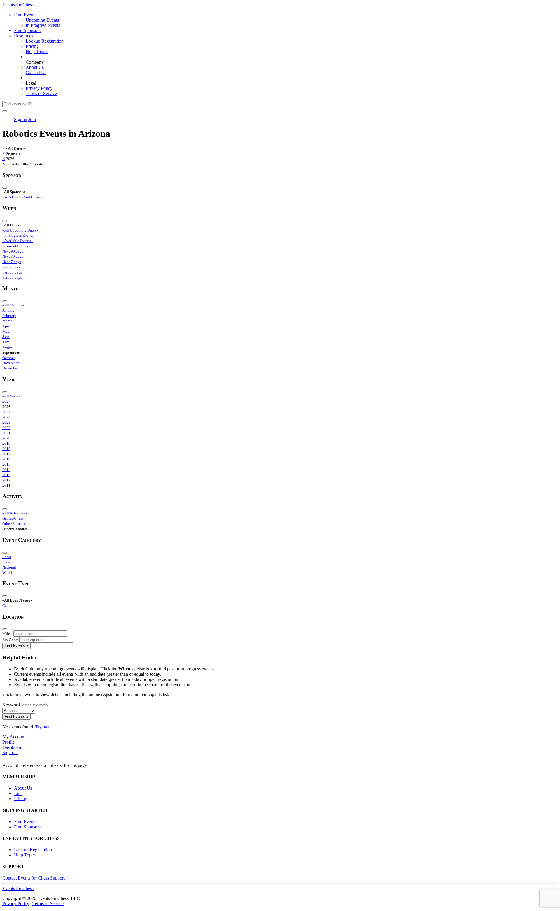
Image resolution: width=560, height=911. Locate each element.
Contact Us (36, 72)
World (7, 572)
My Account (13, 736)
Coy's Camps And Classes (22, 197)
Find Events (25, 14)
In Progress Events (43, 25)
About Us (35, 67)
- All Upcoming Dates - (20, 230)
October (8, 357)
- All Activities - (14, 513)
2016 (6, 459)
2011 (6, 485)
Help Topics (37, 51)
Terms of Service (41, 93)
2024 (6, 417)
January (8, 310)
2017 (6, 454)
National (9, 567)
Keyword (11, 704)
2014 (6, 469)
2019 (6, 443)
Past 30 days (12, 272)
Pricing (32, 46)
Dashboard (12, 747)
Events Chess (18, 888)
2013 (6, 475)
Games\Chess (12, 518)
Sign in (20, 119)
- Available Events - (17, 241)
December (10, 368)
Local (6, 557)
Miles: (7, 633)
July (5, 342)
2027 (6, 401)
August (8, 347)
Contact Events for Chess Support (33, 877)
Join (32, 119)
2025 (6, 412)
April (6, 326)
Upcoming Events (42, 19)
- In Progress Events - (18, 235)
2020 (6, 438)
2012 (6, 480)
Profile (8, 742)
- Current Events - (16, 246)
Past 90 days (12, 277)
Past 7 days (11, 267)
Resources (23, 35)
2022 (6, 427)
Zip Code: (10, 639)
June (6, 336)
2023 (6, 422)
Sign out (10, 752)
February (9, 315)
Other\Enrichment (16, 523)
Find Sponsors (27, 30)
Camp (7, 605)
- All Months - (13, 305)
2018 (6, 448)
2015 (6, 464)
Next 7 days (11, 262)
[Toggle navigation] (37, 6)
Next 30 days (12, 256)
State (6, 562)
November (10, 363)
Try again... (45, 726)
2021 (6, 433)
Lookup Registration (45, 40)
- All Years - (11, 396)
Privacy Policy (39, 88)
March (7, 321)
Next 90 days (12, 251)
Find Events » (16, 646)
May (6, 331)
